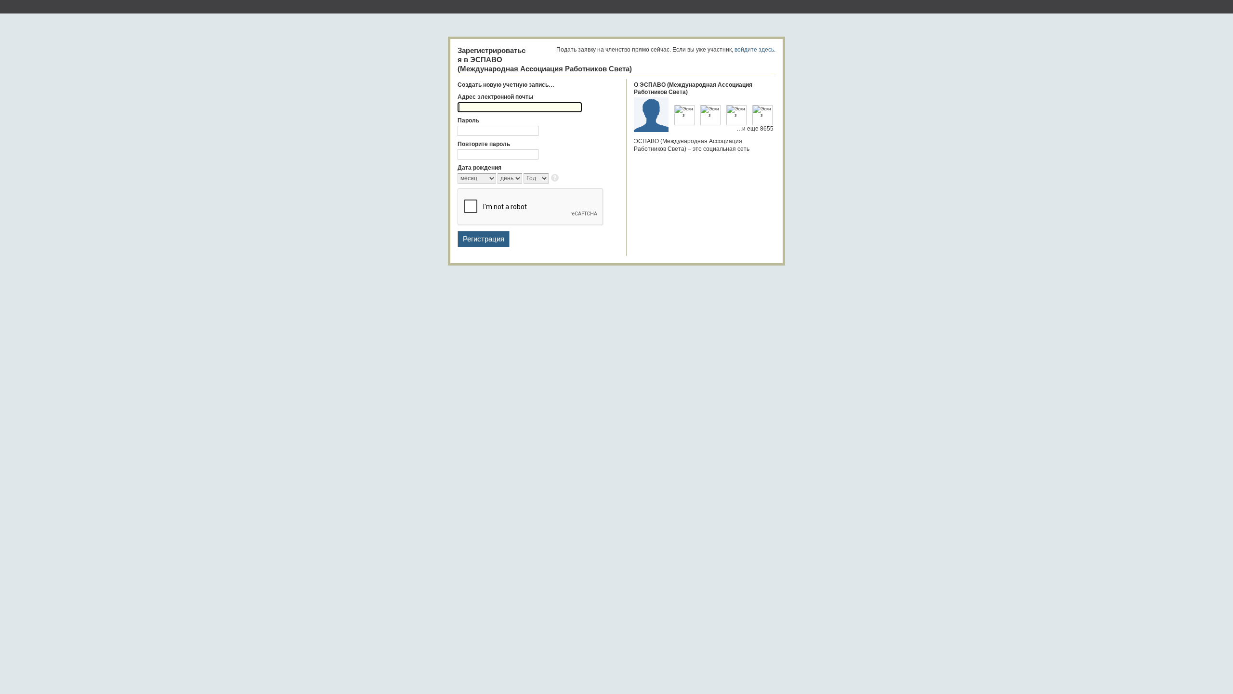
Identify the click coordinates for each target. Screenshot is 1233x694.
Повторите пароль (484, 144)
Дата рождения (479, 167)
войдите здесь (754, 49)
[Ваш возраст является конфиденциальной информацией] (555, 178)
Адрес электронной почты (495, 96)
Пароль (468, 120)
